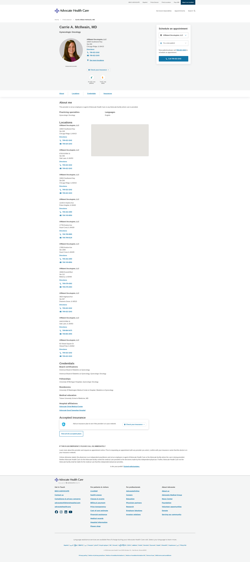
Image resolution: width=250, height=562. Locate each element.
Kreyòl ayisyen (103, 545)
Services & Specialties (163, 11)
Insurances (108, 93)
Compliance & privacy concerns (68, 499)
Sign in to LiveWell (188, 2)
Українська (172, 545)
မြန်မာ (75, 545)
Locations (75, 93)
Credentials (91, 93)
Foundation (166, 503)
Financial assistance (98, 514)
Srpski (158, 545)
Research (130, 507)
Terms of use (150, 555)
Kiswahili (164, 545)
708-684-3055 (67, 334)
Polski (140, 545)
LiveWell (94, 491)
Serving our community (171, 514)
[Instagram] (61, 512)
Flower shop (95, 526)
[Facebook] (56, 512)
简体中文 (81, 545)
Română (146, 545)
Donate (165, 511)
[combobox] (173, 43)
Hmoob (115, 545)
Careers (129, 495)
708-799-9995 (67, 234)
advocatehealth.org (63, 507)
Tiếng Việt (183, 545)
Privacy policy (83, 555)
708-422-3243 (94, 55)
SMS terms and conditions (163, 555)
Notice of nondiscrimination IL (115, 555)
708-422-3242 (94, 52)
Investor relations (133, 514)
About (61, 93)
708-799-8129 (67, 238)
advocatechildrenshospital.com (67, 503)
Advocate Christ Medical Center (71, 406)
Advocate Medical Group (172, 495)
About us (165, 491)
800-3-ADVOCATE (134, 2)
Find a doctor (67, 20)
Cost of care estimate (99, 511)
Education (130, 499)
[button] (173, 35)
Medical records (96, 518)
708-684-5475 (67, 330)
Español (145, 2)
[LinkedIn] (65, 512)
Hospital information (98, 522)
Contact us (59, 495)
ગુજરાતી (96, 545)
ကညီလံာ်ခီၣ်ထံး (122, 545)
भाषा (110, 545)
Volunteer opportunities (172, 507)
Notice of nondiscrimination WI (135, 555)
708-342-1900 (67, 212)
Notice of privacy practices (97, 555)
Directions (90, 49)
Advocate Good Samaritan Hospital (72, 410)
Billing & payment (97, 503)
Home (57, 20)
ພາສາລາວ (134, 545)
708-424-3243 (67, 144)
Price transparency (98, 507)
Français (90, 545)
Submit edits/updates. (132, 466)
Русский (152, 545)
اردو (178, 545)
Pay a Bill (176, 2)
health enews (96, 495)
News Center (167, 499)
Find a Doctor (154, 2)
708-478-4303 (67, 287)
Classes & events (97, 499)
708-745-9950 (67, 215)
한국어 (129, 545)
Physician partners (134, 503)
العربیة (71, 545)
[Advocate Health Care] (72, 11)
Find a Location (166, 2)
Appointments (180, 11)
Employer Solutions (134, 511)
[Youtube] (70, 512)
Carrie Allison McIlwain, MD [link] (85, 20)
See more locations (97, 60)
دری (86, 545)
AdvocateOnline (132, 491)
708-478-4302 (67, 283)
